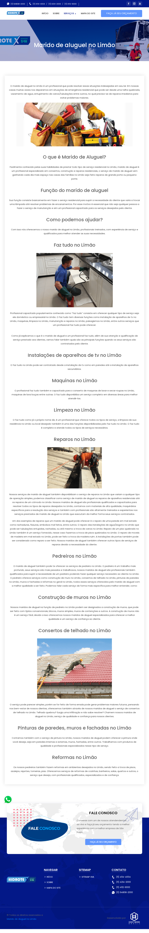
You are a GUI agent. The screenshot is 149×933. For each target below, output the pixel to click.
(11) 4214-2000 (54, 4)
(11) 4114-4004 (39, 4)
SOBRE (56, 13)
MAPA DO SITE (88, 13)
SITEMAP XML (88, 876)
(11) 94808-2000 (18, 4)
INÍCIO (45, 13)
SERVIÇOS (69, 13)
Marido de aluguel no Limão (21, 918)
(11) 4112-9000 (70, 4)
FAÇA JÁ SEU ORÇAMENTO (121, 13)
